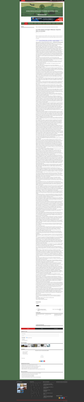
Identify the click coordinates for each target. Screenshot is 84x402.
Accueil (23, 23)
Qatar (31, 394)
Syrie (39, 394)
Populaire (28, 328)
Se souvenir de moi (29, 337)
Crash (37, 387)
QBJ (33, 394)
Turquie (37, 395)
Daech (39, 387)
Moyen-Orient (40, 23)
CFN (36, 386)
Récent (42, 328)
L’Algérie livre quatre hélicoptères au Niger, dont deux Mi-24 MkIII (48, 396)
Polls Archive (23, 358)
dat (33, 388)
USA (39, 395)
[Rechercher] (62, 0)
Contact (57, 23)
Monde (44, 23)
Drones (39, 388)
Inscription (23, 339)
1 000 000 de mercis (48, 314)
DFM (34, 388)
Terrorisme (32, 395)
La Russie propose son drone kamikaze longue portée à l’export (48, 384)
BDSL (31, 386)
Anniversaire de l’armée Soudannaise (46, 390)
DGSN (37, 388)
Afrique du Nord (30, 23)
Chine (31, 387)
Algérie (26, 23)
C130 (33, 386)
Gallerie (53, 23)
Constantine (34, 387)
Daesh (31, 388)
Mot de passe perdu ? (25, 340)
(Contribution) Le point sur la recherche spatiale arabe (58, 314)
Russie (37, 394)
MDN (38, 393)
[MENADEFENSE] (42, 16)
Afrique (35, 23)
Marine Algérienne (33, 393)
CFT (38, 386)
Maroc (36, 393)
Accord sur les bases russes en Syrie (30, 0)
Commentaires (56, 328)
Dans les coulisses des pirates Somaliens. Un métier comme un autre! (42, 309)
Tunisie (35, 395)
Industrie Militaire (48, 23)
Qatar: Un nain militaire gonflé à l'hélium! (57, 309)
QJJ (34, 394)
